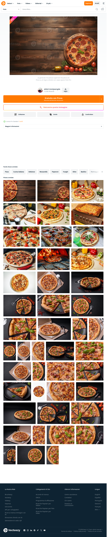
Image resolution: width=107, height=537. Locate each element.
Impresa (8, 504)
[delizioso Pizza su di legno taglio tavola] (19, 214)
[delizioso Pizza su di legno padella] (19, 282)
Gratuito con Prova (52, 99)
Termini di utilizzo (65, 531)
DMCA (37, 498)
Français (96, 507)
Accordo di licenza (41, 494)
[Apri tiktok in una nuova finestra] (38, 530)
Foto (18, 3)
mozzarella (43, 172)
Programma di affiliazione (44, 501)
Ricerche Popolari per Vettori (42, 504)
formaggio (95, 172)
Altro (95, 509)
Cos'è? (21, 121)
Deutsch (96, 504)
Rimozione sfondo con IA (13, 517)
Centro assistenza (70, 494)
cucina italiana (18, 172)
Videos (27, 3)
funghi (65, 172)
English (96, 494)
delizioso (32, 172)
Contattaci (67, 498)
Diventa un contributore (68, 504)
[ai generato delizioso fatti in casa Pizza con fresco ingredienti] (21, 236)
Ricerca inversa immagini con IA (13, 513)
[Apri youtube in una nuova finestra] (44, 530)
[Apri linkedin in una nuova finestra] (31, 530)
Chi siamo (67, 501)
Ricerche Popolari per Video (42, 514)
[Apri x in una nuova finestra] (41, 530)
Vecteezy (8, 498)
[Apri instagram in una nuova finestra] (28, 530)
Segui (65, 91)
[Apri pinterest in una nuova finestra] (34, 530)
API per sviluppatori (12, 510)
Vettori (9, 3)
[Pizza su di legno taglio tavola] (87, 191)
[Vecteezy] (3, 3)
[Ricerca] (95, 9)
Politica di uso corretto (93, 531)
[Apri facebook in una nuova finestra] (24, 530)
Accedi (95, 3)
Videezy (7, 501)
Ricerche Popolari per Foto (42, 509)
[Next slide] (98, 171)
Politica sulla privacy (78, 531)
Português (97, 501)
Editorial (38, 3)
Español (96, 498)
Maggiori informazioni (12, 126)
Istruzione (8, 507)
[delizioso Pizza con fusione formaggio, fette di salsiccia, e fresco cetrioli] (87, 214)
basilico (83, 172)
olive (74, 172)
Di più (48, 3)
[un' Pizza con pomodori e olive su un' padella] (56, 236)
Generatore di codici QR (13, 521)
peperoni (55, 172)
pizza (7, 172)
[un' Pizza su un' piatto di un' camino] (53, 259)
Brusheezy (8, 494)
